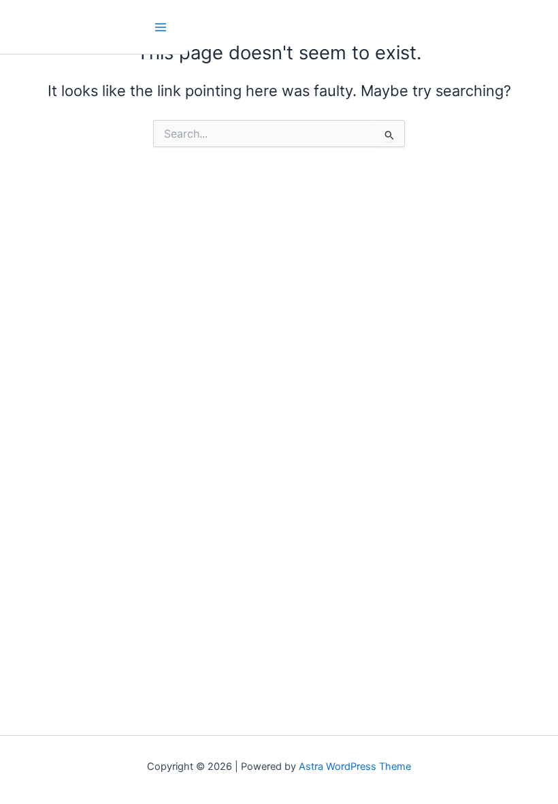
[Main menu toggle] (160, 27)
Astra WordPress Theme (355, 766)
